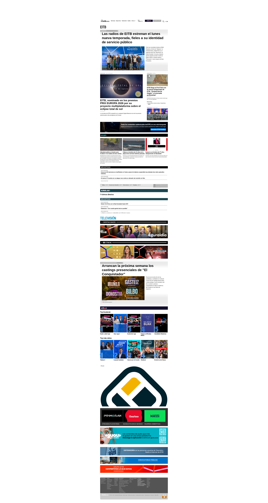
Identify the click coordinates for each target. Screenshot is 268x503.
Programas (109, 486)
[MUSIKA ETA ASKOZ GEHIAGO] (133, 416)
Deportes (118, 20)
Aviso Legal (125, 495)
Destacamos (109, 222)
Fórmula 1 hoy (121, 484)
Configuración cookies (140, 495)
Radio (129, 20)
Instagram (148, 482)
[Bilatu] (163, 21)
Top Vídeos (131, 479)
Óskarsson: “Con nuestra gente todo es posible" (114, 208)
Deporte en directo (122, 492)
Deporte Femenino (122, 486)
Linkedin (148, 484)
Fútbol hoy (121, 479)
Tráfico (139, 480)
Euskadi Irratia (109, 479)
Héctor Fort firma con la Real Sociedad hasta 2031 (114, 204)
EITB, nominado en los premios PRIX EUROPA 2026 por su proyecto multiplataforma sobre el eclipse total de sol (120, 104)
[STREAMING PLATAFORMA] (112, 416)
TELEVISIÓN (108, 218)
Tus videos (158, 186)
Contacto (152, 495)
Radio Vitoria (109, 481)
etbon (108, 243)
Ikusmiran (116, 484)
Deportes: (121, 478)
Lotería (139, 482)
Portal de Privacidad (118, 495)
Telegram (148, 483)
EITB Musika (109, 484)
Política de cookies (131, 495)
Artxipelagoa (109, 488)
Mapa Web (156, 495)
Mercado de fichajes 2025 (123, 485)
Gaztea (139, 478)
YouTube (148, 485)
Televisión (124, 20)
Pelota (120, 487)
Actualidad (116, 479)
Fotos (130, 480)
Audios (130, 481)
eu (165, 21)
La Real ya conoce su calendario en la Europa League (115, 213)
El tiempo (139, 479)
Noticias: (116, 478)
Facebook (148, 479)
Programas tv (103, 480)
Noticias (113, 20)
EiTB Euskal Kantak (110, 485)
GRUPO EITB (157, 20)
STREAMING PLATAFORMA (110, 424)
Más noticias (105, 167)
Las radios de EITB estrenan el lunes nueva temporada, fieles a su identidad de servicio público (132, 38)
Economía (116, 480)
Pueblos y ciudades (141, 484)
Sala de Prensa (140, 485)
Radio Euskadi (109, 480)
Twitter (148, 480)
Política (115, 481)
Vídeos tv (102, 481)
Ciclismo (120, 488)
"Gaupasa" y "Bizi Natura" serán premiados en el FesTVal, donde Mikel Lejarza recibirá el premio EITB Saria (157, 117)
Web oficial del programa (107, 302)
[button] (101, 231)
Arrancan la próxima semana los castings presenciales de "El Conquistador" (128, 270)
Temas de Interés (141, 483)
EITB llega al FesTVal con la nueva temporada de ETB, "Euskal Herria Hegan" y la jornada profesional (156, 91)
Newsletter (148, 478)
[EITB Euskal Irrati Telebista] (105, 21)
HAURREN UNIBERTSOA (152, 424)
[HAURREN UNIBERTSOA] (154, 416)
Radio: (108, 478)
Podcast (108, 487)
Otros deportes (121, 491)
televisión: (103, 478)
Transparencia (147, 495)
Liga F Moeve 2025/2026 (123, 481)
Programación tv (103, 479)
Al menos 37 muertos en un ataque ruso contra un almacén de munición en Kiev (123, 178)
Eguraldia (116, 485)
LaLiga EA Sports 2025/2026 (124, 480)
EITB (103, 27)
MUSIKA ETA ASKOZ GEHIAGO (133, 424)
